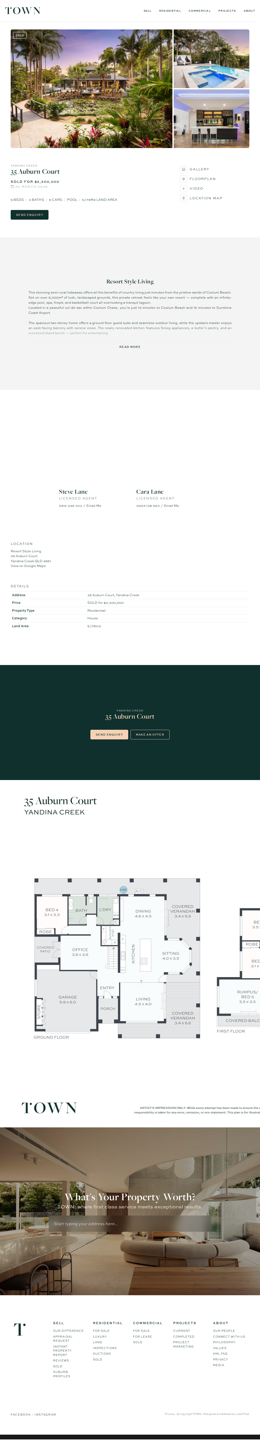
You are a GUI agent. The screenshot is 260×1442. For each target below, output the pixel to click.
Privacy (220, 1359)
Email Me (93, 505)
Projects (227, 10)
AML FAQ (220, 1353)
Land (97, 1342)
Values (219, 1348)
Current (181, 1331)
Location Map (206, 198)
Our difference (68, 1331)
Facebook (21, 1414)
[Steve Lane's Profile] (91, 458)
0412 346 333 (70, 505)
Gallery (200, 169)
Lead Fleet (242, 1414)
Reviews (61, 1360)
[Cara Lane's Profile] (168, 458)
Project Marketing (183, 1344)
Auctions (102, 1353)
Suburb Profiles (61, 1374)
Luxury (100, 1336)
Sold (57, 1366)
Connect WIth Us (229, 1336)
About (249, 10)
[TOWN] (23, 12)
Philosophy (224, 1342)
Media (218, 1365)
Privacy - (171, 1414)
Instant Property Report (62, 1351)
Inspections (105, 1348)
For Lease (142, 1336)
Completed (183, 1336)
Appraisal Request (63, 1339)
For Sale (101, 1331)
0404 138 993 (148, 505)
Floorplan (203, 178)
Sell (148, 10)
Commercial (200, 10)
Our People (224, 1331)
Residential (170, 10)
